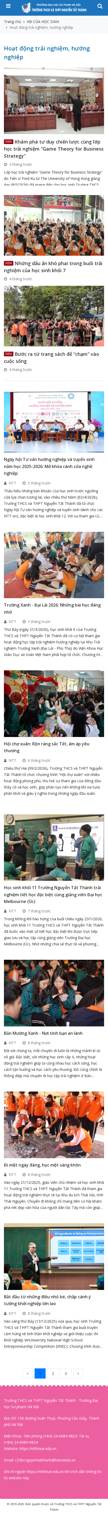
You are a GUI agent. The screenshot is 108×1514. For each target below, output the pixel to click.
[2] (78, 1373)
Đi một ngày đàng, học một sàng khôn (42, 1165)
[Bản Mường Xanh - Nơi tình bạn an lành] (55, 992)
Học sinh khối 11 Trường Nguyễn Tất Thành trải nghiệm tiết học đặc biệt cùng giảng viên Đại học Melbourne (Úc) (53, 894)
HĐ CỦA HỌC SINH (43, 21)
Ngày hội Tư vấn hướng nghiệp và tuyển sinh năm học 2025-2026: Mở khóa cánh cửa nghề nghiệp (49, 466)
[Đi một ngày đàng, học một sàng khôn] (55, 1124)
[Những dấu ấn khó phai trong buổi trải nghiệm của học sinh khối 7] (54, 224)
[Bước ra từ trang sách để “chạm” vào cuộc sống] (54, 315)
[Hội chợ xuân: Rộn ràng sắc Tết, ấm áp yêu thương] (55, 703)
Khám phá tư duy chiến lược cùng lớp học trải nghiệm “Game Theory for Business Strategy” (54, 149)
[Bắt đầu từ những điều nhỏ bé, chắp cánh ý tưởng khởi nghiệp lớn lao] (55, 1256)
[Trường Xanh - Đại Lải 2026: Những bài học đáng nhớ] (55, 564)
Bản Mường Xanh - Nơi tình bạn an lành (43, 1033)
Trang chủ (12, 21)
